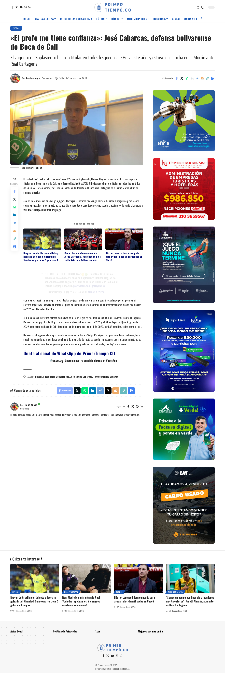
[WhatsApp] (29, 7)
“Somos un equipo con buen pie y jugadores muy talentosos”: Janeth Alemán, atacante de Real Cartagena (190, 601)
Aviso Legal (16, 631)
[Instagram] (25, 7)
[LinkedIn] (141, 406)
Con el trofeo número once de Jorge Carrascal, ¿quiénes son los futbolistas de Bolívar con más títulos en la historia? (82, 256)
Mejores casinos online (150, 631)
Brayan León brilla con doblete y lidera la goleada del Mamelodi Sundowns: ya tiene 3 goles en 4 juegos (40, 256)
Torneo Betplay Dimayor (105, 376)
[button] (203, 7)
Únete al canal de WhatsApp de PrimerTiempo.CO (69, 353)
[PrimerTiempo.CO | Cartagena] (113, 7)
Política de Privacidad (65, 631)
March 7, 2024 (96, 292)
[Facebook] (12, 7)
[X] (16, 7)
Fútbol (16, 28)
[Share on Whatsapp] (186, 78)
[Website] (124, 406)
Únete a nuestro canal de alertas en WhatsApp (90, 361)
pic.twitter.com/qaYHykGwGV (89, 286)
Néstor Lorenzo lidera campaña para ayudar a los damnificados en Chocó (123, 256)
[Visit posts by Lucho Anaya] (15, 78)
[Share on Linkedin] (192, 78)
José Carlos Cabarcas (81, 376)
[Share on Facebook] (176, 78)
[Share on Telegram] (197, 78)
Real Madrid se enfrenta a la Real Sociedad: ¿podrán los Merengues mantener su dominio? (81, 601)
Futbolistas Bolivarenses (56, 376)
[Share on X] (181, 78)
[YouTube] (21, 7)
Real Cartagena (175, 592)
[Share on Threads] (108, 390)
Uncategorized (71, 592)
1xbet (98, 631)
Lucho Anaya (33, 78)
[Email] (202, 78)
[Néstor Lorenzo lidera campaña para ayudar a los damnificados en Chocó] (138, 578)
